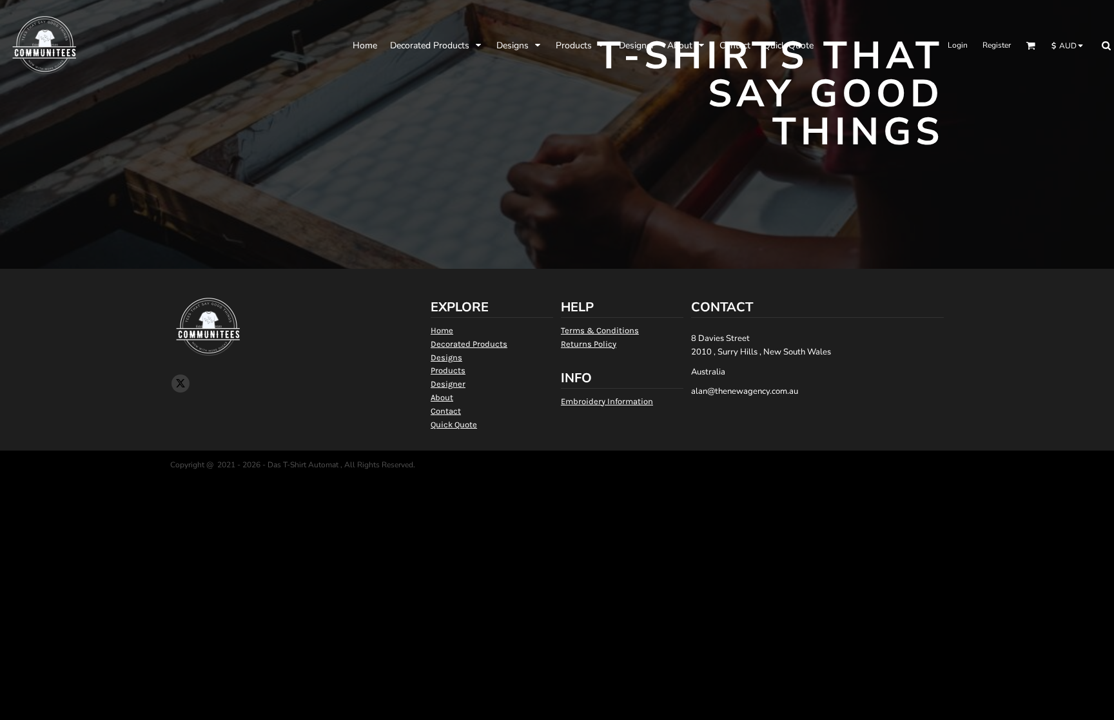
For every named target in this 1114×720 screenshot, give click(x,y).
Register (996, 45)
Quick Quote (454, 424)
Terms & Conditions (600, 330)
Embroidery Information (607, 401)
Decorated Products (469, 344)
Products (448, 370)
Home (442, 330)
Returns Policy (588, 344)
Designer (448, 384)
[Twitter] (180, 384)
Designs (446, 357)
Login (958, 45)
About (442, 397)
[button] (437, 45)
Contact (446, 411)
